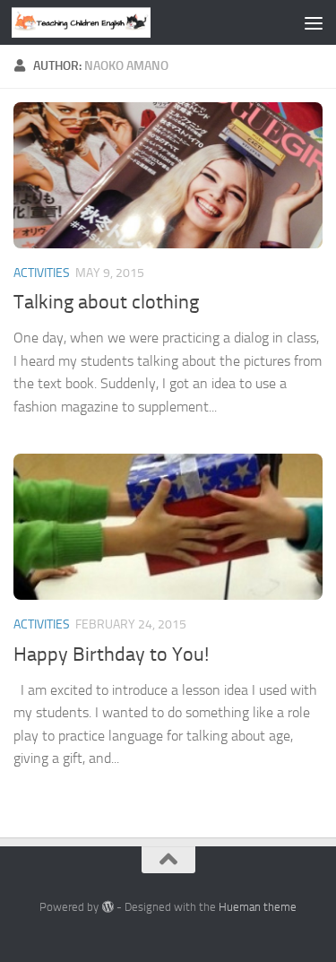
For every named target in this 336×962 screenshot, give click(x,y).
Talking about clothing (106, 302)
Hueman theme (258, 907)
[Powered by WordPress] (107, 907)
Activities (41, 273)
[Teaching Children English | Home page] (104, 22)
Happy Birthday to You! (111, 654)
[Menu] (313, 22)
